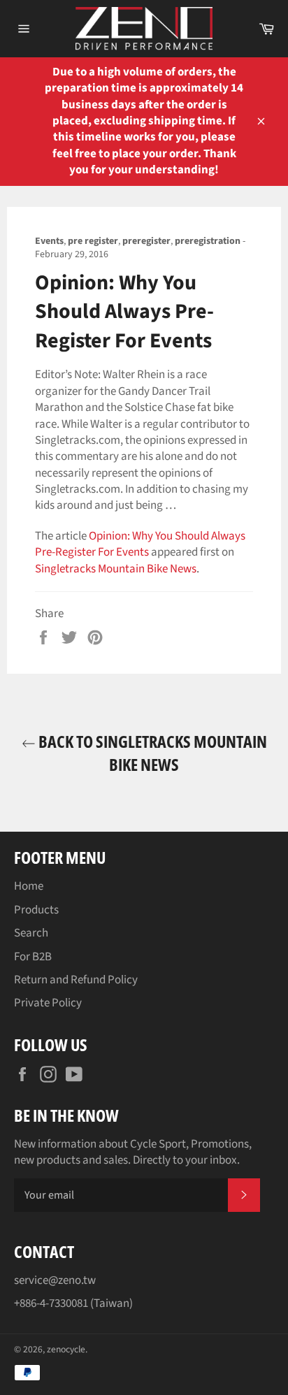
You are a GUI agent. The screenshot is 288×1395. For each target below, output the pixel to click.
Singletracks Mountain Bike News (115, 569)
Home (28, 886)
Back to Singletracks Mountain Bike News (151, 753)
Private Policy (48, 1003)
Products (36, 910)
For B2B (33, 956)
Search (31, 933)
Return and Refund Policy (76, 979)
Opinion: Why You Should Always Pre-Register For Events (140, 544)
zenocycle (66, 1349)
